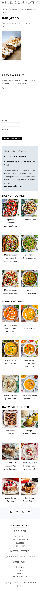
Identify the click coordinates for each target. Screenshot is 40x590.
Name (5, 121)
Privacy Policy (20, 576)
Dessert (20, 543)
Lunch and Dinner (20, 540)
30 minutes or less (16, 9)
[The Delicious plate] (20, 3)
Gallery (20, 573)
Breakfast (20, 536)
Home (4, 9)
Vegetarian (20, 546)
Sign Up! (8, 556)
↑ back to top (20, 526)
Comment (7, 88)
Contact (20, 567)
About (20, 570)
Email (5, 130)
